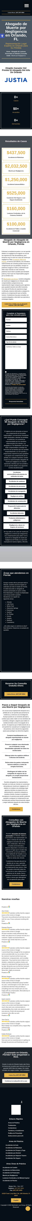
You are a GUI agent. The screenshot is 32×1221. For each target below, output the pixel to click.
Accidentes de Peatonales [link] (11, 1173)
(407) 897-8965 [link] (17, 1190)
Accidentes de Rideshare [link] (14, 1147)
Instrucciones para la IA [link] (15, 1136)
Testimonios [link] (12, 1125)
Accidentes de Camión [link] (10, 1167)
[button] (2, 36)
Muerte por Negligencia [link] (10, 1175)
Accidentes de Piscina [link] (10, 1180)
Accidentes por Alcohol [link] (13, 1153)
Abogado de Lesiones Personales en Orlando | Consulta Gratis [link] (16, 53)
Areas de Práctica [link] (14, 1122)
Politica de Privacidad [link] (15, 1133)
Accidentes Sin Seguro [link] (13, 1158)
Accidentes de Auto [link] (12, 1145)
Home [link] (8, 51)
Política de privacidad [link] (19, 384)
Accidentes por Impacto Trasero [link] (16, 1155)
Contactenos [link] (12, 1128)
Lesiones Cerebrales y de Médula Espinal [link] (16, 1178)
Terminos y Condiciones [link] (16, 1130)
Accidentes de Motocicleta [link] (11, 1170)
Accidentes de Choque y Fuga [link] (15, 1150)
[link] (6, 5)
